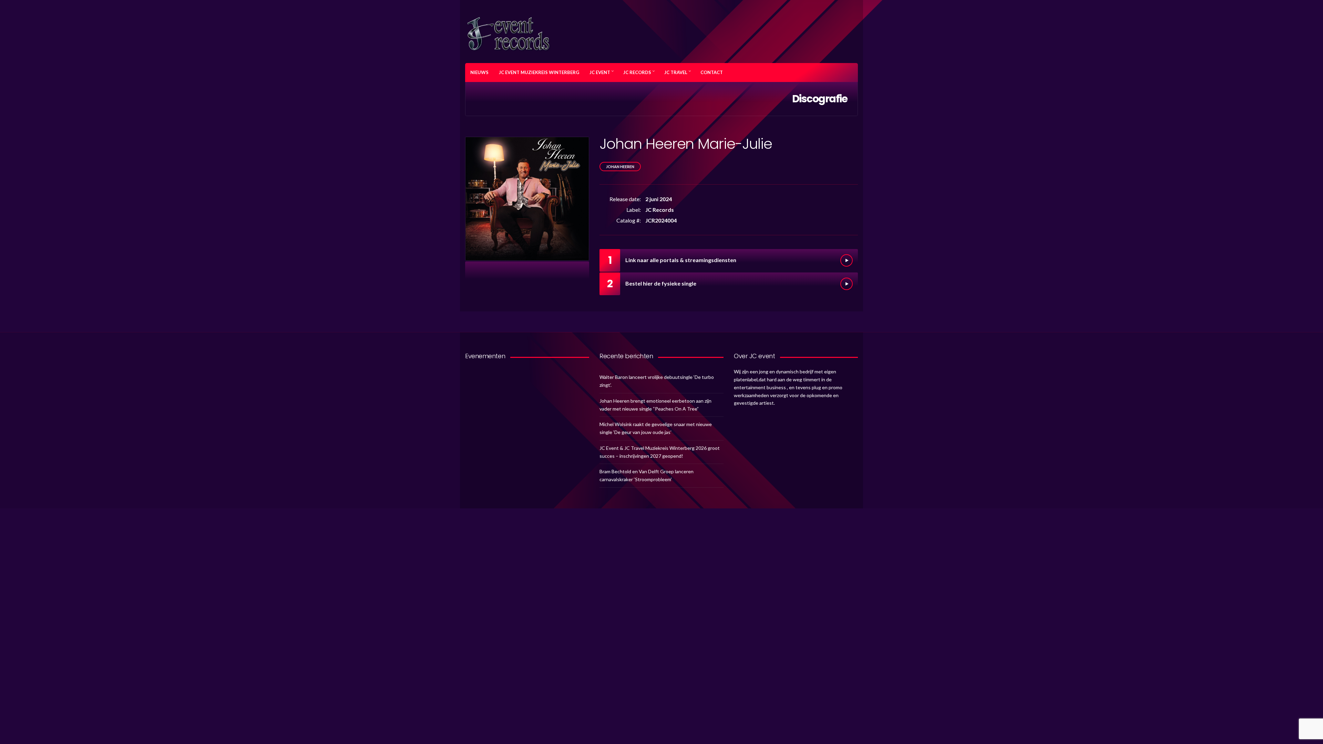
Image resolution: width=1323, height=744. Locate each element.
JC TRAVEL (675, 72)
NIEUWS (479, 72)
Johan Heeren (620, 166)
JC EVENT (599, 72)
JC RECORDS (637, 72)
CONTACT (711, 72)
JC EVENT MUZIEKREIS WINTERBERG (539, 72)
